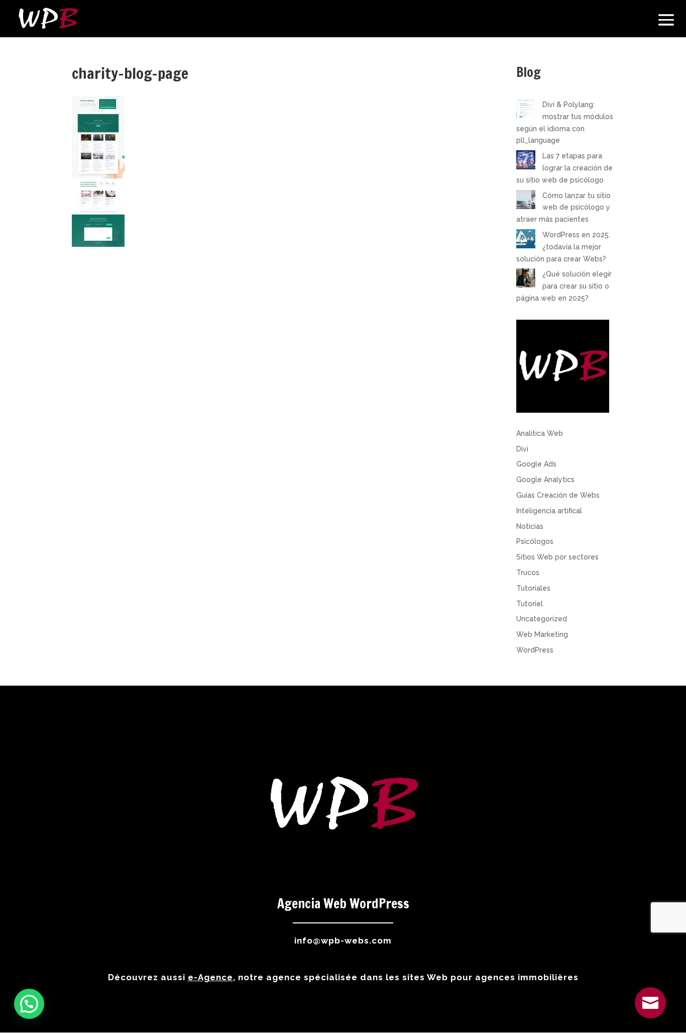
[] (650, 1016)
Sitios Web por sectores (557, 557)
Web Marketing (542, 634)
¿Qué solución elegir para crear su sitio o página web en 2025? (564, 286)
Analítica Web (539, 433)
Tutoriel (529, 604)
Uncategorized (541, 619)
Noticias (529, 526)
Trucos (527, 573)
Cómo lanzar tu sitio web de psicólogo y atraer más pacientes (563, 208)
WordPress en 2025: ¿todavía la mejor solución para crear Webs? (563, 247)
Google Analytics (545, 480)
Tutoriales (533, 588)
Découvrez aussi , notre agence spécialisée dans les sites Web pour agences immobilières (343, 977)
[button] (29, 1004)
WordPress (534, 650)
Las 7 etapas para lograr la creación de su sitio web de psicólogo (564, 168)
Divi (522, 449)
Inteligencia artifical (549, 511)
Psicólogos (534, 541)
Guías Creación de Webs (558, 495)
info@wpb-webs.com (343, 940)
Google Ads (536, 464)
